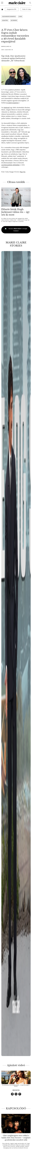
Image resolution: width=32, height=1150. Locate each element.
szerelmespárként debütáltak (10, 165)
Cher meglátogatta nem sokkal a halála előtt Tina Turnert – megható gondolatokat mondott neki (16, 1138)
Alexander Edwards (9, 16)
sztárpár (14, 20)
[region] (16, 653)
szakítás (5, 20)
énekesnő (7, 107)
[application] (16, 1079)
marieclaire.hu (6, 46)
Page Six (22, 172)
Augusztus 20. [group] (12, 9)
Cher (20, 16)
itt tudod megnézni (12, 103)
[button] (16, 653)
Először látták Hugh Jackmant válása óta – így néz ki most (15, 212)
